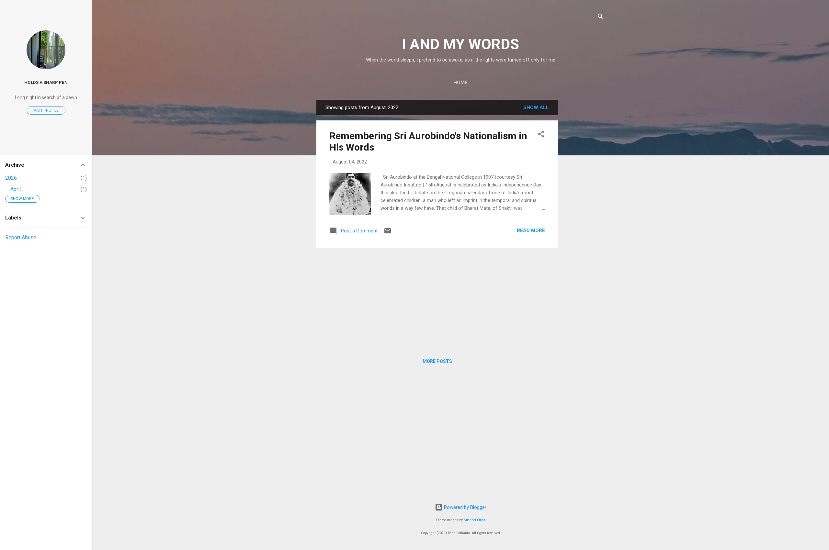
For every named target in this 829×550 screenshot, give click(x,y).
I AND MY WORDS (460, 44)
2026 (11, 178)
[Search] (601, 18)
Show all (536, 107)
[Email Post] (388, 233)
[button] (541, 135)
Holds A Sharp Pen (46, 82)
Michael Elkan (475, 520)
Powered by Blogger (464, 507)
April (15, 189)
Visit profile (46, 110)
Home (460, 82)
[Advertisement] (584, 197)
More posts (437, 361)
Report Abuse (20, 237)
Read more (531, 230)
